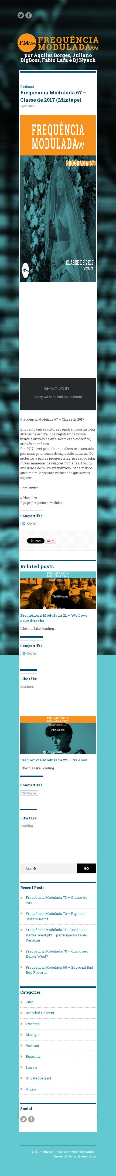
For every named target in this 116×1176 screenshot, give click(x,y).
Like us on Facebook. (28, 15)
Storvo (31, 1067)
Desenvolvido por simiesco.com (75, 1156)
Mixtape (33, 1034)
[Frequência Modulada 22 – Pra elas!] (58, 752)
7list (29, 1002)
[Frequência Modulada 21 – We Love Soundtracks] (58, 608)
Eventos (33, 1023)
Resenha (33, 1056)
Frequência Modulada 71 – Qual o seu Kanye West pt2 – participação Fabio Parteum (56, 935)
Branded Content (40, 1012)
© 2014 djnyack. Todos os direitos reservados (63, 1152)
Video (31, 1089)
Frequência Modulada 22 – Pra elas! (53, 760)
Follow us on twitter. (21, 15)
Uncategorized (38, 1078)
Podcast (27, 86)
